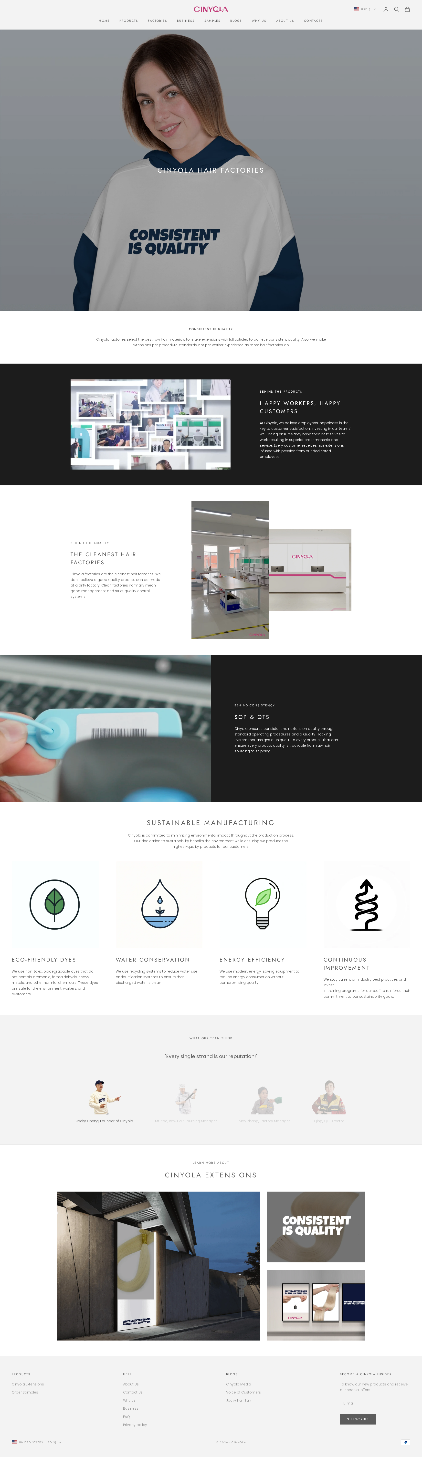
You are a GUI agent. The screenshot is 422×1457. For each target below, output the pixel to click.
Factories (157, 21)
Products (128, 21)
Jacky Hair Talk (238, 1400)
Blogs (236, 21)
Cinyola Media (238, 1384)
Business (186, 21)
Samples (212, 21)
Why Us (259, 21)
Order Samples (25, 1392)
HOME (104, 21)
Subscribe (358, 1419)
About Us (285, 21)
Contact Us (133, 1392)
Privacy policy (135, 1424)
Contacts (313, 21)
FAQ (126, 1416)
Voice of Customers (243, 1392)
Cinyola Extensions (211, 1175)
